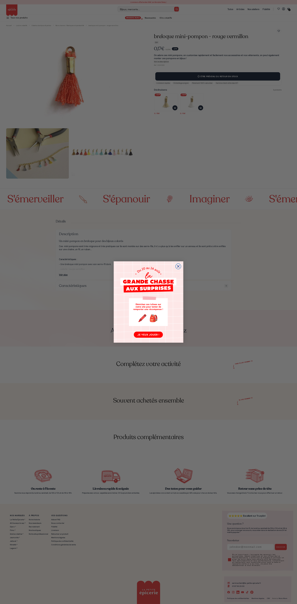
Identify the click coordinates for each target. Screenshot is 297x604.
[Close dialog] (178, 266)
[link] (148, 302)
